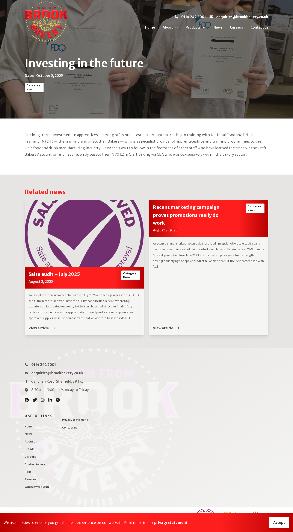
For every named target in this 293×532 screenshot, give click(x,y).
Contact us (259, 27)
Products (193, 27)
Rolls (28, 471)
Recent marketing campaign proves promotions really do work (186, 215)
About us (31, 441)
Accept (279, 522)
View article (39, 328)
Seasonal (31, 479)
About (168, 27)
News (217, 27)
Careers (236, 27)
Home (150, 27)
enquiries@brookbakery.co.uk (242, 17)
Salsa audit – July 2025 (54, 274)
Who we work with (37, 486)
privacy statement (171, 522)
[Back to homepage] (46, 22)
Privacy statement (75, 419)
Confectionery (35, 464)
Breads (30, 449)
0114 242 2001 (193, 17)
